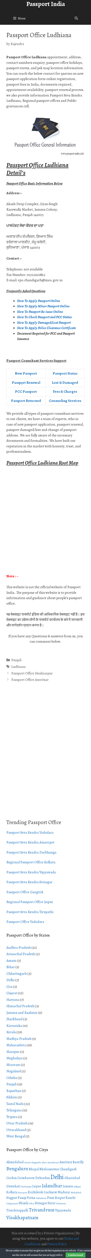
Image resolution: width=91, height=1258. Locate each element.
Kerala (11, 1032)
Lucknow (50, 1192)
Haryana (12, 999)
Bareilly (78, 1162)
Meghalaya (14, 1058)
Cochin (11, 1178)
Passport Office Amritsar (30, 679)
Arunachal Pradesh (20, 954)
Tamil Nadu (15, 1103)
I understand (75, 1255)
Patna (31, 1197)
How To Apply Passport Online (38, 300)
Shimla (24, 1203)
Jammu (68, 1186)
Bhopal (34, 1169)
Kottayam (22, 1192)
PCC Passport (26, 391)
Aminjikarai (53, 1162)
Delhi (10, 980)
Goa (9, 986)
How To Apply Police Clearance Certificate (46, 327)
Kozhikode (36, 1192)
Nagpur (11, 1197)
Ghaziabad (72, 1178)
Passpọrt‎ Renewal (26, 382)
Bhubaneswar (49, 1169)
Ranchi (71, 1197)
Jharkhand (14, 1019)
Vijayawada (63, 1210)
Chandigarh (68, 1169)
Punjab (16, 660)
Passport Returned (26, 400)
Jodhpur (77, 1186)
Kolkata (12, 1192)
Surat (51, 1203)
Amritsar (65, 1162)
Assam (11, 960)
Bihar (10, 967)
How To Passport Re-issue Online (40, 311)
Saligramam (12, 1203)
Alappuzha (36, 1162)
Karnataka (14, 1025)
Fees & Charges (65, 391)
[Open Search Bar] (76, 18)
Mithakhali (76, 1192)
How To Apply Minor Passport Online (43, 306)
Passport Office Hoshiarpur (32, 673)
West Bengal (15, 1136)
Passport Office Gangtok (24, 892)
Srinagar (41, 1203)
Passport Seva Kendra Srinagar (29, 882)
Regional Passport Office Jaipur (29, 901)
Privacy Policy (57, 1244)
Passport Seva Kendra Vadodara (30, 832)
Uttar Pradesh (17, 1123)
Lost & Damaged (65, 382)
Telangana (14, 1110)
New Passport (26, 373)
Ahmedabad (15, 1162)
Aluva (44, 1162)
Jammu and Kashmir (22, 1012)
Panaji (22, 1197)
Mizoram (13, 1064)
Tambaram (61, 1203)
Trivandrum (41, 1209)
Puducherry (41, 1198)
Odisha (11, 1077)
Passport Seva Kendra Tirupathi (30, 911)
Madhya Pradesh (19, 1038)
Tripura (12, 1116)
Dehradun (42, 1178)
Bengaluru (17, 1168)
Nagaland (13, 1071)
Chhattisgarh (16, 973)
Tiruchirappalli (17, 1210)
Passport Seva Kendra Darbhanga (31, 852)
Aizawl (27, 1162)
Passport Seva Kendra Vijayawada (31, 872)
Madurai (64, 1192)
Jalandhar (52, 1185)
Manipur (12, 1051)
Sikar (31, 1203)
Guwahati (13, 1186)
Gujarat (12, 993)
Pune (50, 1197)
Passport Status (65, 373)
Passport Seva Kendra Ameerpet (30, 842)
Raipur (60, 1197)
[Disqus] (45, 755)
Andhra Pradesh (18, 947)
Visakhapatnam (22, 1217)
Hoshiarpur (26, 1186)
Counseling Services (65, 400)
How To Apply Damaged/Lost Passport (44, 322)
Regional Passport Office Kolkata (30, 862)
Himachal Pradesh (20, 1006)
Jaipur (36, 1186)
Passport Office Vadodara (25, 921)
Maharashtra (16, 1045)
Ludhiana (18, 666)
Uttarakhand (16, 1129)
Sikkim (11, 1097)
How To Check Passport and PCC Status (44, 317)
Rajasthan (13, 1090)
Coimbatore (26, 1178)
